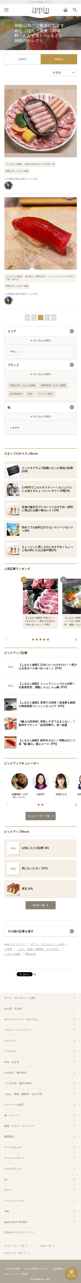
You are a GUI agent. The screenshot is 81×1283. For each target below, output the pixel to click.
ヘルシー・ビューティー (18, 1029)
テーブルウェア (13, 1147)
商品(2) (59, 59)
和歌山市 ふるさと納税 (17, 171)
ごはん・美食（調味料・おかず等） (24, 1094)
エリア (11, 331)
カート (65, 10)
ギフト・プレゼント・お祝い (20, 997)
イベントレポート (14, 1158)
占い (6, 1179)
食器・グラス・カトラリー (19, 1126)
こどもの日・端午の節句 (18, 1083)
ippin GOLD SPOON (15, 1222)
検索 (75, 10)
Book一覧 (45, 1245)
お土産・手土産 (13, 1008)
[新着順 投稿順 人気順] (63, 72)
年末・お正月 (11, 1062)
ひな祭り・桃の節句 (15, 1072)
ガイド (8, 1190)
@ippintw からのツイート (19, 1232)
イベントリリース (14, 1200)
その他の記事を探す (20, 931)
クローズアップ (13, 1168)
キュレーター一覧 (14, 1245)
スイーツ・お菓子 (14, 1104)
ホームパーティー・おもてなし (21, 1019)
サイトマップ (11, 1274)
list (34, 974)
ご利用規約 (57, 1268)
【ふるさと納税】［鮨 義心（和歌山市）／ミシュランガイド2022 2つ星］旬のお (39, 277)
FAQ (23, 1274)
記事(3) (22, 59)
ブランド (13, 365)
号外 (6, 1211)
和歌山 (13, 351)
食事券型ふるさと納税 (53, 385)
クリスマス (10, 1051)
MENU (6, 10)
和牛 (30, 393)
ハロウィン (10, 1040)
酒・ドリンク (11, 1115)
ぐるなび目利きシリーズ (35, 1268)
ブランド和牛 (45, 393)
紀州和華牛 (16, 393)
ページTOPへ (40, 964)
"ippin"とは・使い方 (15, 1252)
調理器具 (9, 1136)
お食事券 (15, 427)
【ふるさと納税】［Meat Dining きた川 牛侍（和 (30, 164)
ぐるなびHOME (12, 1268)
